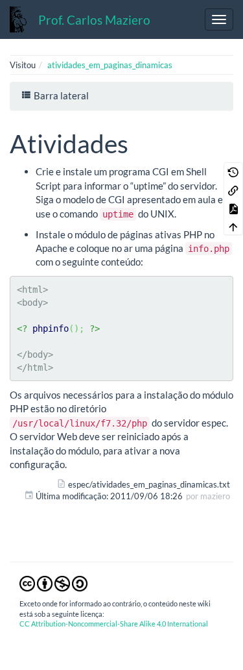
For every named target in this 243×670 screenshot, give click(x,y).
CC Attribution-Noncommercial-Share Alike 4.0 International (113, 623)
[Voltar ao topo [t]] (233, 225)
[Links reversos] (233, 189)
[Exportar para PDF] (233, 207)
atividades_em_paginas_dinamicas (109, 65)
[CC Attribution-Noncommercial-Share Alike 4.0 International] (53, 583)
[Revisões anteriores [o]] (233, 171)
